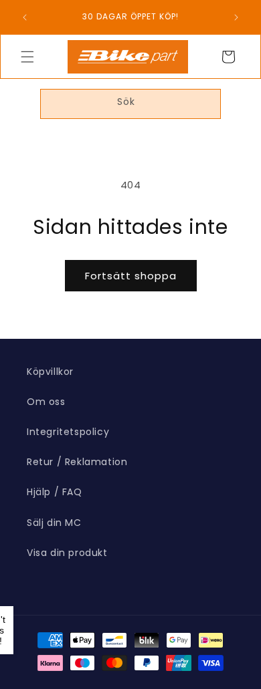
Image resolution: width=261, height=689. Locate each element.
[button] (27, 57)
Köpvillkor (50, 371)
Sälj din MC (54, 522)
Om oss (46, 401)
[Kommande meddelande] (236, 17)
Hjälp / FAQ (54, 492)
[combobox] (130, 104)
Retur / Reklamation (77, 461)
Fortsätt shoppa (131, 276)
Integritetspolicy (68, 431)
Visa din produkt (67, 552)
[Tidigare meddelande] (24, 17)
